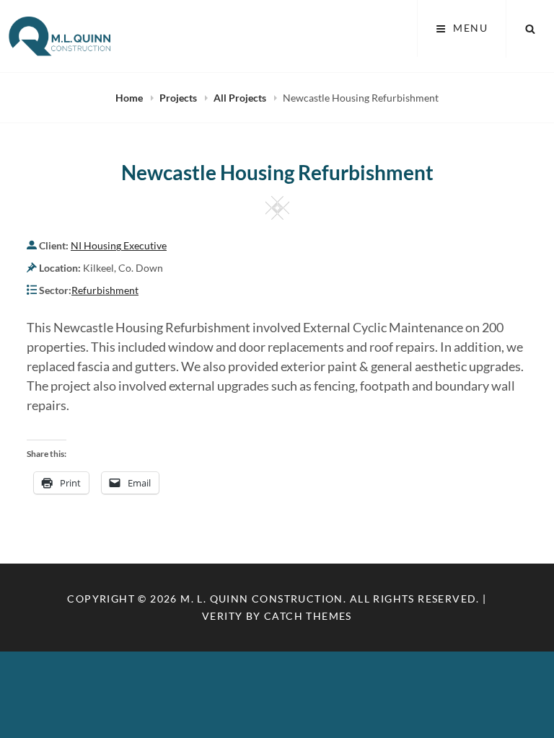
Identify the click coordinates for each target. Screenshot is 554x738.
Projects (179, 98)
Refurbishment (104, 290)
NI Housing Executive (119, 245)
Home (130, 98)
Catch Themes (308, 616)
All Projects (241, 98)
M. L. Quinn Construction (261, 598)
